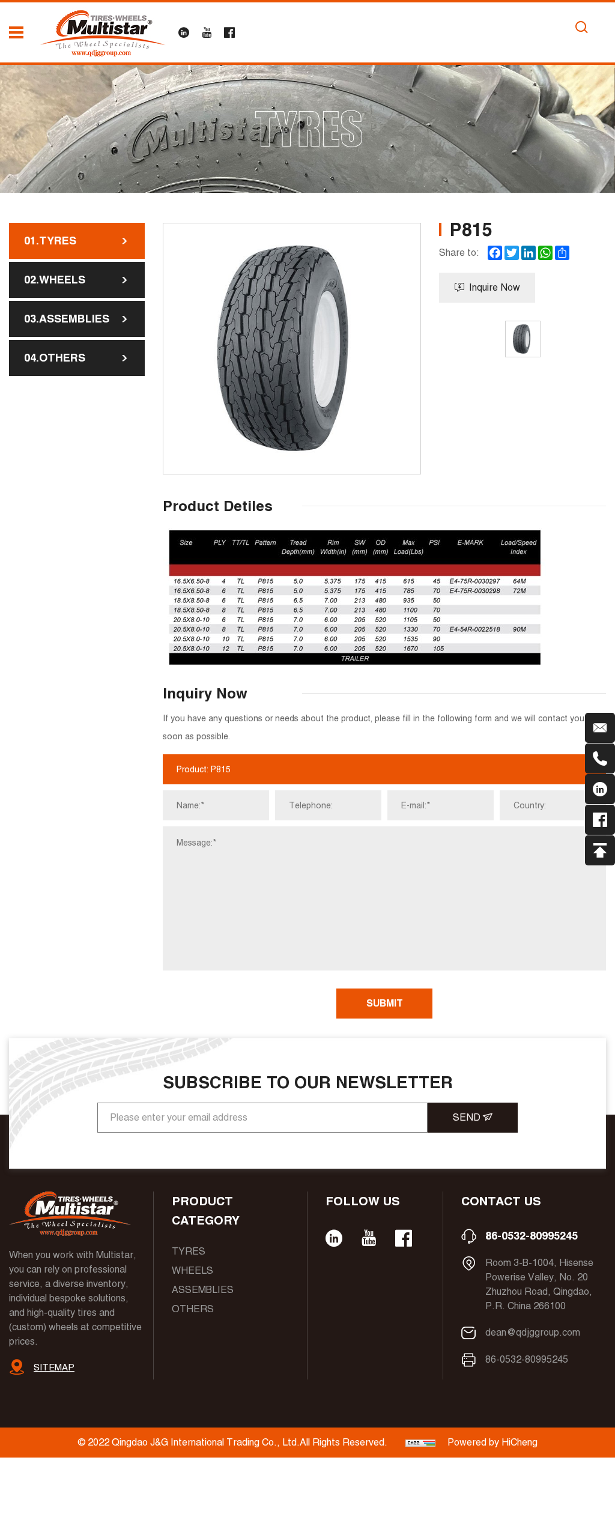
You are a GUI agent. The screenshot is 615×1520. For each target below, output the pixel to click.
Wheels (192, 1270)
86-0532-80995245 (531, 1235)
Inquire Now (494, 287)
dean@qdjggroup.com (532, 1332)
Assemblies (203, 1289)
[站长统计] (420, 1442)
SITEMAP (54, 1367)
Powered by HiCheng (492, 1442)
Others (193, 1309)
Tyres (188, 1251)
